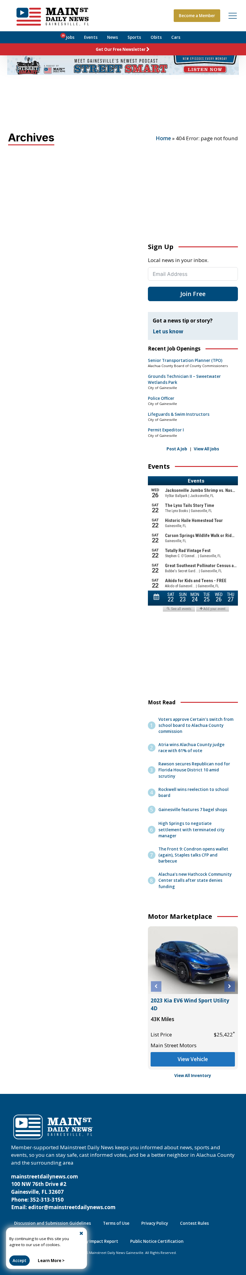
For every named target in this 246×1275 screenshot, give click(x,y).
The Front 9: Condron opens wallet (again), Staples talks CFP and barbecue (193, 855)
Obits (156, 37)
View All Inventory (192, 1075)
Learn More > (51, 1260)
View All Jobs (206, 449)
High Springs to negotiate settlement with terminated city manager (191, 829)
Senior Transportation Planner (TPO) (185, 360)
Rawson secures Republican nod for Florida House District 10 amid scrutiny (194, 770)
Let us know (168, 331)
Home (163, 138)
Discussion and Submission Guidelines (52, 1223)
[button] (156, 986)
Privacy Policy (154, 1223)
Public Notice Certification (157, 1241)
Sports (134, 37)
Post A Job (176, 449)
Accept (19, 1260)
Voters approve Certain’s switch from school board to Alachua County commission (195, 725)
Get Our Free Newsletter (121, 49)
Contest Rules (194, 1223)
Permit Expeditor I (166, 430)
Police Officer (161, 398)
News (112, 37)
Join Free (193, 294)
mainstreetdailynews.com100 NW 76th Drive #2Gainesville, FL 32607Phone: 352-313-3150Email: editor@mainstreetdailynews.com (63, 1192)
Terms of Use (116, 1223)
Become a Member (197, 15)
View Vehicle (193, 1059)
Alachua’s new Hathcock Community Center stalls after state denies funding (195, 880)
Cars (175, 37)
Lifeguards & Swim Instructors (178, 414)
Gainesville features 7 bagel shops (192, 809)
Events (91, 37)
